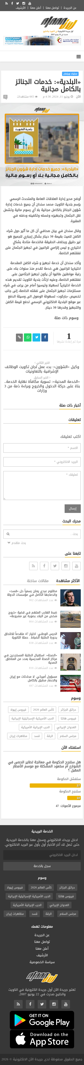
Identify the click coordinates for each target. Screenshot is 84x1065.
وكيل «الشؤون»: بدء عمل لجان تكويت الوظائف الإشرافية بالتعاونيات (42, 369)
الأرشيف (21, 7)
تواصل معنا (52, 7)
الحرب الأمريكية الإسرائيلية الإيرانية (32, 718)
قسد (37, 736)
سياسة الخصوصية (42, 962)
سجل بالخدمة (42, 866)
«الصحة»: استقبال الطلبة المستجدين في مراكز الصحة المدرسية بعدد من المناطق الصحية (30, 658)
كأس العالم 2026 (43, 709)
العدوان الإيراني (66, 727)
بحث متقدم (18, 543)
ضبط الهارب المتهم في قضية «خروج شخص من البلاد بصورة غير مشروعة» (32, 614)
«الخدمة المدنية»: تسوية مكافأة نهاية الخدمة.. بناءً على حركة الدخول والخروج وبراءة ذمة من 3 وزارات (42, 386)
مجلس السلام (68, 736)
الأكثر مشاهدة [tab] (68, 580)
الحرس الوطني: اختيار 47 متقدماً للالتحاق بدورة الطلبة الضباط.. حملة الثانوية (30, 635)
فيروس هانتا (68, 718)
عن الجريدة (70, 7)
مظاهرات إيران (18, 736)
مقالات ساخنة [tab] (38, 580)
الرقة (50, 736)
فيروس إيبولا (18, 709)
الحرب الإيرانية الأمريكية (35, 727)
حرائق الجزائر (68, 709)
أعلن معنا (35, 7)
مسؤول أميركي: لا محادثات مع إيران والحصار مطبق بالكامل (33, 678)
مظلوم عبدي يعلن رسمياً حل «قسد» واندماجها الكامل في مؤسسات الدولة (32, 593)
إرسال (72, 508)
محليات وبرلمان (70, 74)
